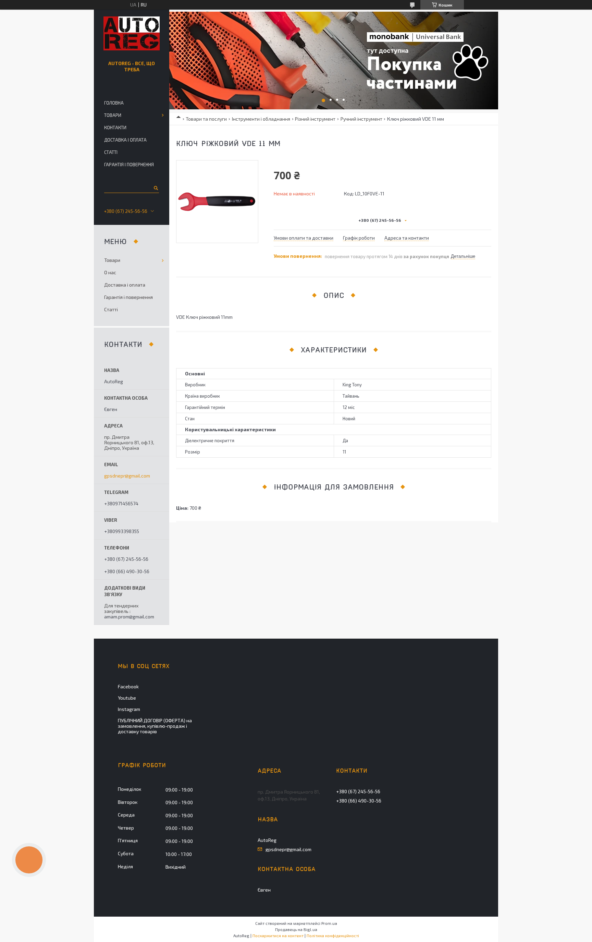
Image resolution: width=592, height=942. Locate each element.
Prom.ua (329, 923)
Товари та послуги (206, 119)
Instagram (129, 709)
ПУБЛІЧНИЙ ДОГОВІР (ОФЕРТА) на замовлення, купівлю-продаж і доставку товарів (155, 725)
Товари (112, 115)
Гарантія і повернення (129, 164)
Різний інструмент (315, 119)
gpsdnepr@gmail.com (127, 476)
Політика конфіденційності (333, 935)
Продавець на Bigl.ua (296, 929)
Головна (114, 103)
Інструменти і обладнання (261, 119)
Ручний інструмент (361, 119)
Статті (111, 152)
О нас (110, 272)
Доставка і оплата (125, 140)
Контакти (115, 127)
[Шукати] (155, 188)
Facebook (128, 686)
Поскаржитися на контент (278, 935)
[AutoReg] (131, 33)
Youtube (127, 698)
